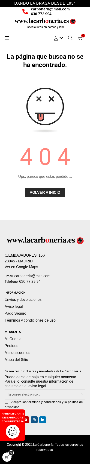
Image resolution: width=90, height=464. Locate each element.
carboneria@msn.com (50, 9)
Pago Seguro (15, 313)
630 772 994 (41, 14)
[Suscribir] (81, 394)
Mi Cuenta (13, 339)
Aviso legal (14, 306)
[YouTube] (25, 419)
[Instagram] (34, 419)
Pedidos (11, 346)
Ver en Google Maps (21, 267)
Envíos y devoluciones (23, 299)
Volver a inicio (45, 192)
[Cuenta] (58, 38)
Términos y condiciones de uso (30, 320)
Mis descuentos (17, 353)
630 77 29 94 (30, 281)
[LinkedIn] (42, 419)
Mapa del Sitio (16, 360)
